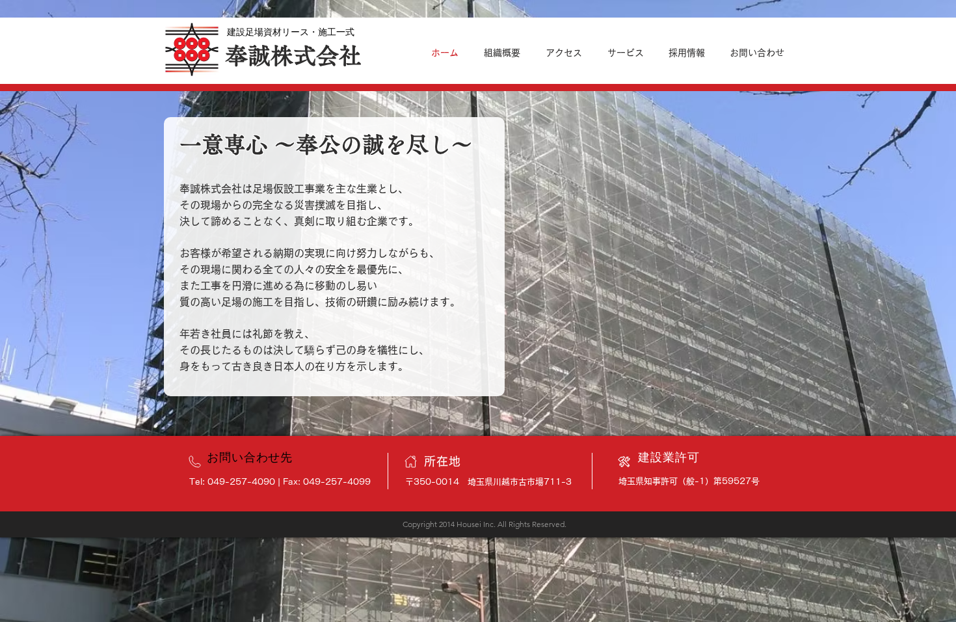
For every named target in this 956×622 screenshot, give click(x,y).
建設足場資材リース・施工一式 (290, 32)
